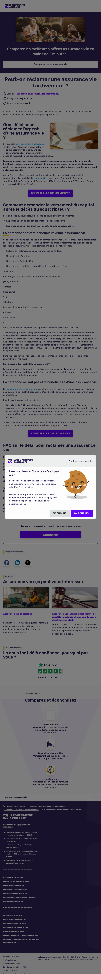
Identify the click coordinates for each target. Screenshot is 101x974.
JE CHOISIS (59, 513)
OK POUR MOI (81, 513)
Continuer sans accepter (78, 461)
